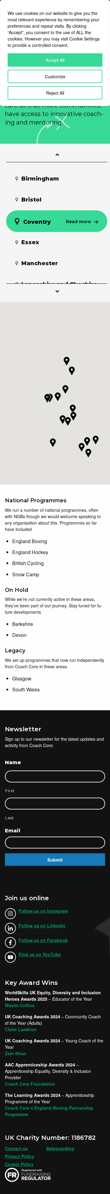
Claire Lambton (21, 1029)
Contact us (16, 1148)
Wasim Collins (20, 1005)
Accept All (55, 60)
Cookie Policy (19, 1164)
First (9, 790)
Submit (55, 860)
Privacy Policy (19, 1156)
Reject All (55, 93)
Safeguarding (60, 1148)
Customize (55, 76)
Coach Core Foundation (30, 1084)
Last (9, 817)
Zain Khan (15, 1053)
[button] (53, 443)
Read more (85, 179)
